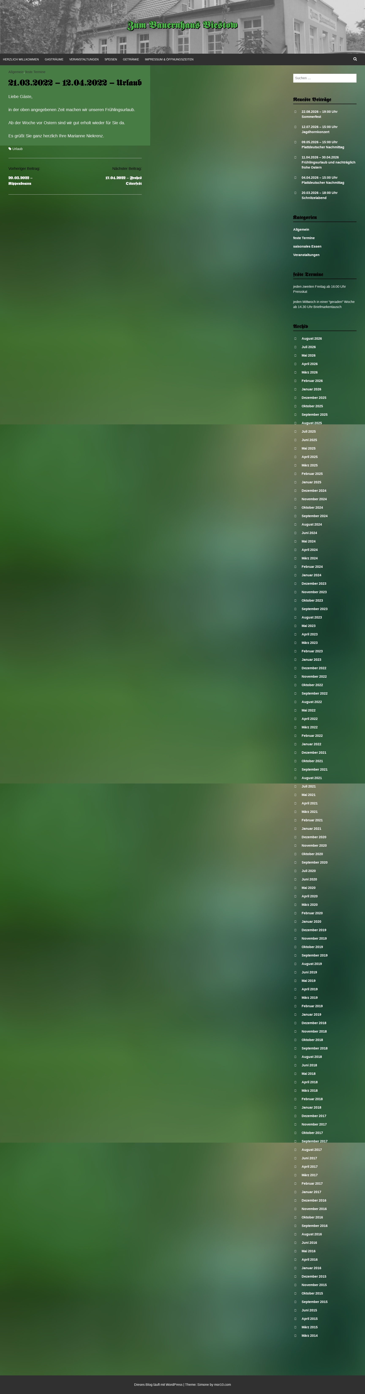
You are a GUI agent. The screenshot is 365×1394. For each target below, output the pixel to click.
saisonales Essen (307, 246)
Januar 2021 (311, 828)
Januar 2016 (311, 1268)
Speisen (111, 59)
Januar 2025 (311, 482)
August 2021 (312, 778)
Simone (203, 1384)
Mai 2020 (309, 888)
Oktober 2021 (312, 761)
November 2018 (314, 1031)
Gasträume (54, 59)
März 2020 (310, 904)
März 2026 (310, 372)
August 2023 (312, 617)
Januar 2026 (311, 389)
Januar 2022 (311, 744)
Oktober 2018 (312, 1040)
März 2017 (310, 1175)
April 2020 (310, 896)
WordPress (174, 1384)
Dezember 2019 (314, 930)
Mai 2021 (309, 795)
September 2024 (315, 516)
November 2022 (314, 676)
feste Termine (35, 72)
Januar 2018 (311, 1107)
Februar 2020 (312, 913)
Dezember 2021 (314, 752)
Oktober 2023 (312, 600)
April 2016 (310, 1259)
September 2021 (315, 769)
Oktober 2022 (312, 685)
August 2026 (312, 338)
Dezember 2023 (314, 583)
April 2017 (310, 1166)
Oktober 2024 (312, 507)
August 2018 (312, 1057)
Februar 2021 (312, 820)
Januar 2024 (311, 575)
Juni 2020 (309, 879)
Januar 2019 (311, 1014)
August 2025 (312, 423)
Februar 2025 (312, 474)
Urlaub (17, 149)
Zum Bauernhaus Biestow (182, 25)
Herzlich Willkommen (21, 59)
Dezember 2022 (314, 668)
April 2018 (310, 1082)
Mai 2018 (309, 1073)
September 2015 (315, 1302)
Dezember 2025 (314, 397)
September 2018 (315, 1048)
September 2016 (315, 1226)
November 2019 (314, 938)
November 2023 (314, 592)
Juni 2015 (309, 1310)
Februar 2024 (312, 566)
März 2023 (310, 643)
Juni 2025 (309, 440)
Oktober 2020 (312, 854)
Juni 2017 (309, 1158)
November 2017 (314, 1124)
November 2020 (314, 845)
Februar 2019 (312, 1006)
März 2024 (310, 558)
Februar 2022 (312, 735)
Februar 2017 (312, 1183)
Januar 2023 (311, 659)
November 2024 (314, 499)
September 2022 (315, 693)
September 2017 (315, 1141)
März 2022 (310, 727)
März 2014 (310, 1335)
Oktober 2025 (312, 406)
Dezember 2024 (314, 490)
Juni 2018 (309, 1065)
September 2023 (315, 609)
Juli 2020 (309, 871)
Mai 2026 (309, 355)
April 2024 (310, 550)
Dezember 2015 (314, 1276)
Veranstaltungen (84, 59)
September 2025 (315, 414)
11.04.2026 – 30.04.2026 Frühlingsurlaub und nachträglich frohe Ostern (328, 162)
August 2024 (312, 524)
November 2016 (314, 1209)
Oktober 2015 (312, 1293)
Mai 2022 (309, 710)
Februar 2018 (312, 1099)
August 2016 (312, 1234)
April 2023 (310, 634)
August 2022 (312, 702)
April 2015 (310, 1318)
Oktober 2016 (312, 1217)
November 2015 (314, 1285)
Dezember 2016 (314, 1200)
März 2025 (310, 465)
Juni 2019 (309, 972)
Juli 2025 (309, 431)
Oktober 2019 (312, 947)
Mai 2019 (309, 980)
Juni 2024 (309, 533)
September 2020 (315, 862)
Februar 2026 (312, 381)
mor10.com (222, 1384)
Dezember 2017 (314, 1116)
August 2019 (312, 964)
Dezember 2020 (314, 837)
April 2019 (310, 989)
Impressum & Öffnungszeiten (169, 59)
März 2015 (310, 1327)
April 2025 (310, 457)
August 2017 (312, 1149)
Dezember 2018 (314, 1023)
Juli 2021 (309, 786)
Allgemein (16, 72)
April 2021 (310, 803)
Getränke (131, 59)
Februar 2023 (312, 651)
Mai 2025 (309, 448)
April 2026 (310, 364)
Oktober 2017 (312, 1133)
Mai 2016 (309, 1251)
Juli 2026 (309, 347)
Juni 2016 (309, 1242)
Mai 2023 (309, 626)
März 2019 (310, 997)
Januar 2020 (311, 921)
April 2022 (310, 719)
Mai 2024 (309, 541)
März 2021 (310, 812)
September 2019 (315, 955)
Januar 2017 (311, 1192)
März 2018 (310, 1090)
